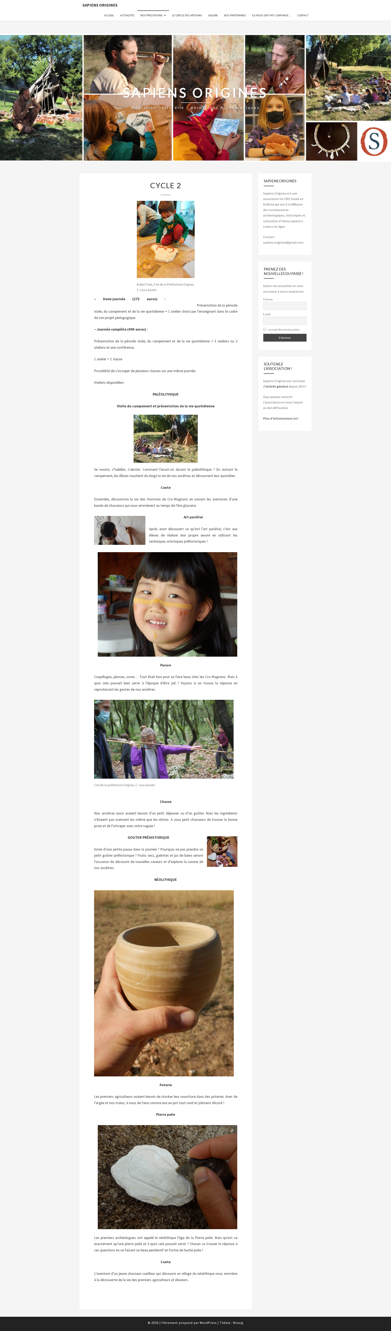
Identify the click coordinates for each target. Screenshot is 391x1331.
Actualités (127, 15)
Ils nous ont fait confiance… (271, 15)
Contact (303, 15)
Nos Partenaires (235, 15)
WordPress (208, 1323)
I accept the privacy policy (283, 329)
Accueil (109, 15)
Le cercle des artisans (187, 15)
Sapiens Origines (100, 5)
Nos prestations (152, 15)
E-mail (266, 314)
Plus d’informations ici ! (280, 418)
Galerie (213, 15)
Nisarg (238, 1323)
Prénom (268, 299)
